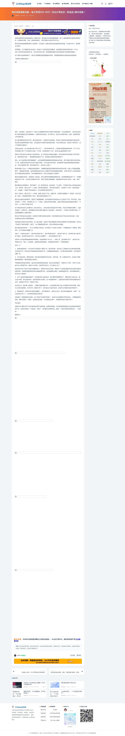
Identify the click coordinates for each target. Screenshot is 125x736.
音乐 (100, 172)
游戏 (92, 155)
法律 (107, 152)
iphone (92, 133)
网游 (92, 164)
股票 (92, 166)
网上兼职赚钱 (107, 162)
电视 (100, 158)
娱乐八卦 (100, 141)
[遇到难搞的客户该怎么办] (54, 685)
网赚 (100, 164)
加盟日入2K (88, 3)
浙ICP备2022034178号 (82, 733)
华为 (100, 139)
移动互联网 (100, 161)
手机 (107, 144)
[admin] (13, 16)
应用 (100, 144)
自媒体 (100, 166)
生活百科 (100, 155)
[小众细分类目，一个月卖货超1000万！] (54, 694)
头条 (92, 141)
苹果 (107, 166)
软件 (92, 172)
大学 (107, 139)
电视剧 (107, 158)
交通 (100, 136)
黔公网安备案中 (92, 733)
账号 (100, 169)
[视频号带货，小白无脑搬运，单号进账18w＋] (17, 695)
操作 (92, 150)
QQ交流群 (93, 58)
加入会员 (76, 3)
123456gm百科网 (55, 713)
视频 (92, 169)
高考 (107, 172)
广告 (92, 144)
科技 (92, 161)
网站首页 (43, 709)
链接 (79, 655)
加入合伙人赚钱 (54, 720)
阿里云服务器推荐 (55, 717)
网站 (66, 3)
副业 (92, 139)
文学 (100, 150)
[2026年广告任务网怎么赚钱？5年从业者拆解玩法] (17, 686)
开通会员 (43, 720)
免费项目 (57, 3)
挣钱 (107, 147)
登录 (111, 3)
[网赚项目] (99, 133)
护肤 (100, 147)
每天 (100, 152)
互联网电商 (92, 136)
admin (21, 655)
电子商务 (107, 155)
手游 (92, 147)
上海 (107, 133)
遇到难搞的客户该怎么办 (68, 682)
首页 (40, 3)
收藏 (73, 655)
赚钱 (107, 169)
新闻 (107, 150)
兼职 (107, 136)
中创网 (55, 709)
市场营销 (107, 141)
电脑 (92, 158)
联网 (107, 164)
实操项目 (48, 3)
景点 (92, 152)
